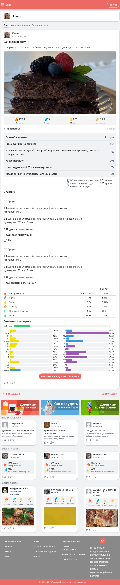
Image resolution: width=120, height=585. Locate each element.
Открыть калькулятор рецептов (60, 376)
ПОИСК (36, 541)
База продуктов (40, 25)
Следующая (109, 393)
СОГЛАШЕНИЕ (67, 560)
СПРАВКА (65, 546)
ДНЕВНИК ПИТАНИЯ (13, 541)
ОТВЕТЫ (37, 557)
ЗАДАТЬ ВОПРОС (68, 554)
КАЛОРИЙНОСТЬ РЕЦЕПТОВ (45, 551)
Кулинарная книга (20, 25)
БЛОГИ (8, 551)
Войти (113, 4)
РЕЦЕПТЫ (9, 546)
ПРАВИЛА (78, 560)
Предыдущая (12, 393)
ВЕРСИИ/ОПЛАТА (69, 549)
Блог (6, 25)
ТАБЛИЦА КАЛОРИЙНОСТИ (44, 546)
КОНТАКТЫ (81, 554)
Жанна (16, 16)
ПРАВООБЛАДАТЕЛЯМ (71, 541)
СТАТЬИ (8, 557)
